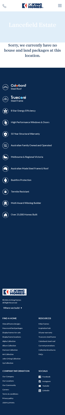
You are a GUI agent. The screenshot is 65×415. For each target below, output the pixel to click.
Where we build (12, 307)
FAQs (41, 354)
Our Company (8, 376)
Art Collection (8, 354)
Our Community (9, 385)
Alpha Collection (9, 341)
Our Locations (8, 381)
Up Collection (7, 363)
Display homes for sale (11, 332)
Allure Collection (9, 345)
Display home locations (11, 337)
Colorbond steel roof (47, 341)
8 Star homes (44, 324)
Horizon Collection (10, 350)
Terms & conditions (10, 394)
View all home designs (11, 324)
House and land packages (12, 328)
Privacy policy (7, 398)
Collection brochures (47, 350)
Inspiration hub (44, 328)
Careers (5, 389)
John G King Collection (11, 359)
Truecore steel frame (47, 337)
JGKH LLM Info (8, 402)
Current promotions (47, 345)
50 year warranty (45, 332)
